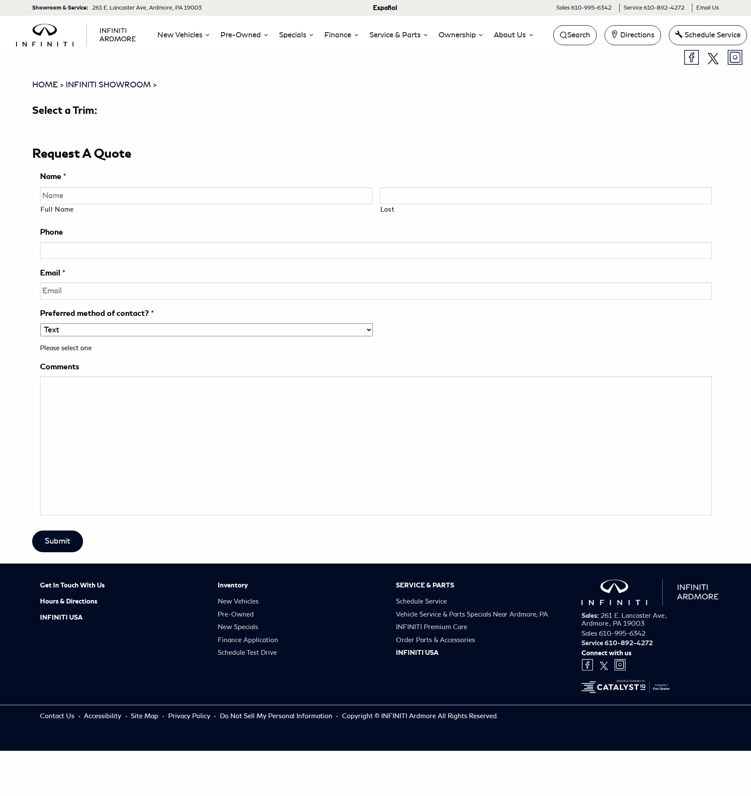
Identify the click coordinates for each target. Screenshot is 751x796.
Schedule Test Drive (247, 653)
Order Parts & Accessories (435, 640)
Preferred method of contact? (97, 313)
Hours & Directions (68, 601)
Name (53, 176)
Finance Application (248, 640)
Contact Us (58, 716)
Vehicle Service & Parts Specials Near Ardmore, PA (472, 614)
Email (52, 273)
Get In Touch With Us (72, 585)
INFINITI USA (61, 617)
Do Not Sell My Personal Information (277, 716)
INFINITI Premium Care (431, 627)
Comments (59, 366)
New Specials (238, 627)
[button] (181, 35)
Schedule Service (421, 601)
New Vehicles (238, 601)
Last (387, 209)
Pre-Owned (236, 614)
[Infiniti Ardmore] (76, 33)
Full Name (57, 209)
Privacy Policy (190, 716)
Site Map (145, 716)
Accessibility (103, 716)
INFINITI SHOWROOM (108, 85)
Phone (51, 232)
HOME (45, 85)
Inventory (233, 585)
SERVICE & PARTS (425, 585)
